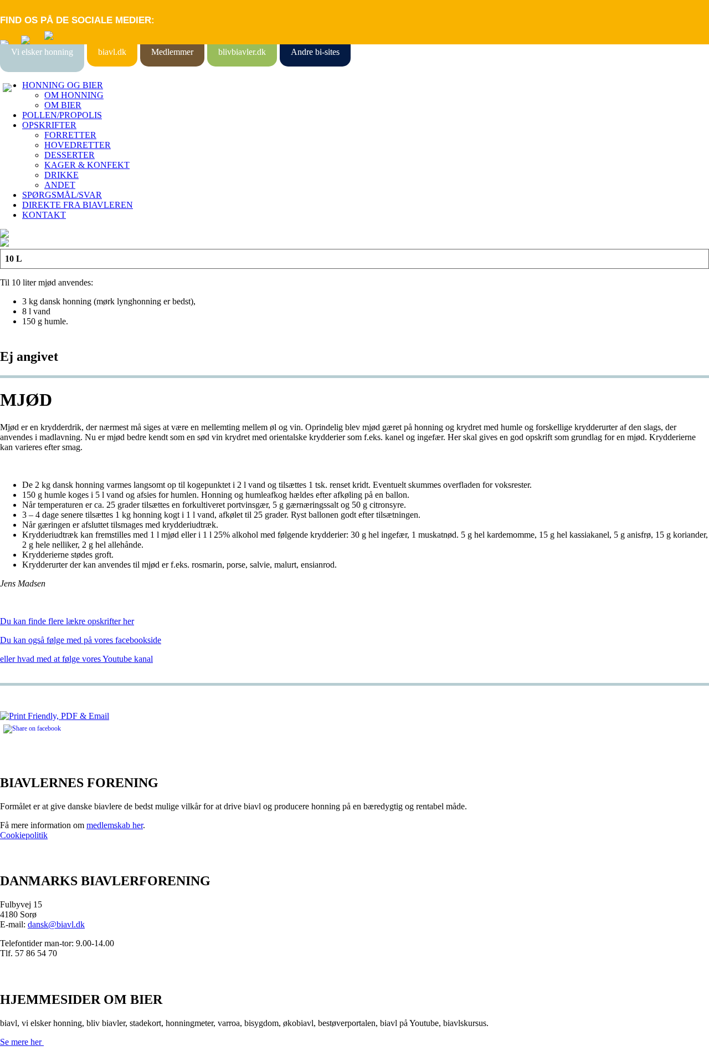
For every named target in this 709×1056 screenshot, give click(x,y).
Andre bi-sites (315, 52)
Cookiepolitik (24, 835)
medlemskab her (114, 825)
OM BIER (62, 105)
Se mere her (22, 1042)
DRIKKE (61, 175)
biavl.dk (112, 52)
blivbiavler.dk (242, 52)
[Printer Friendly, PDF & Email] (54, 716)
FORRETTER (70, 135)
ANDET (59, 185)
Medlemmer (172, 52)
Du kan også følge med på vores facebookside (80, 640)
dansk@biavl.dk (56, 924)
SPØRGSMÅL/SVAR (62, 195)
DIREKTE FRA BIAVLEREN (77, 205)
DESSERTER (69, 155)
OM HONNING (74, 95)
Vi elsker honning (42, 52)
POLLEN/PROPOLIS (62, 115)
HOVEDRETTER (77, 145)
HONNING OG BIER (62, 85)
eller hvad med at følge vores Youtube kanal (76, 659)
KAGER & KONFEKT (87, 165)
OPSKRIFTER (49, 125)
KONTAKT (44, 215)
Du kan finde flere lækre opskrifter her (67, 621)
